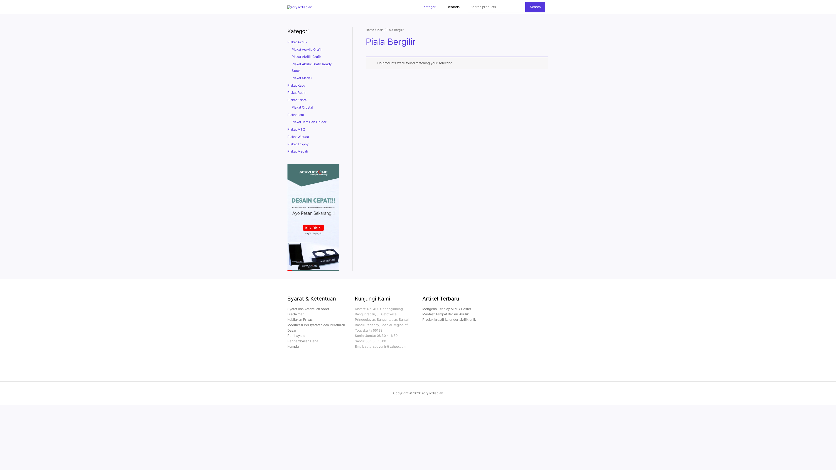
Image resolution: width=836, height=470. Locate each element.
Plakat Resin (296, 93)
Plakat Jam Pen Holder (309, 122)
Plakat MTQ (296, 129)
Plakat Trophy (297, 144)
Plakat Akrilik (297, 42)
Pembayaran (297, 336)
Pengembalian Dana (302, 341)
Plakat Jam (295, 115)
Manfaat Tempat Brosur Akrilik (445, 314)
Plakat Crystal (302, 107)
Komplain (294, 346)
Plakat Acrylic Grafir (307, 49)
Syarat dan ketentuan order (308, 309)
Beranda (453, 7)
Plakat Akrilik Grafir (306, 57)
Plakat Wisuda (298, 137)
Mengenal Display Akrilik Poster (446, 309)
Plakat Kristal (297, 100)
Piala (380, 30)
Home (370, 30)
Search (535, 7)
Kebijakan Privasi (300, 319)
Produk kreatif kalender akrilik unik (449, 319)
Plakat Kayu (296, 85)
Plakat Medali (302, 78)
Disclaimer (295, 314)
